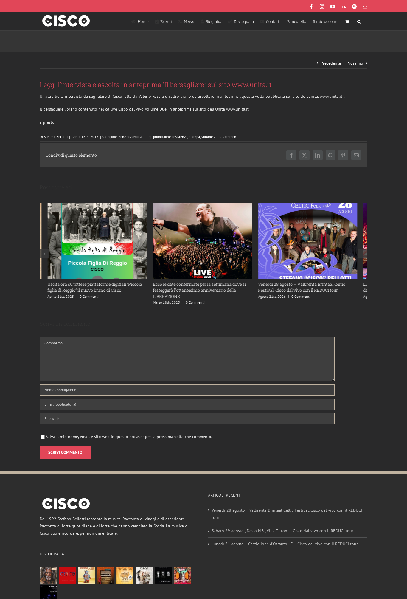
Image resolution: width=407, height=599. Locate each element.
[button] (359, 21)
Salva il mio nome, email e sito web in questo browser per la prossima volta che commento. (129, 441)
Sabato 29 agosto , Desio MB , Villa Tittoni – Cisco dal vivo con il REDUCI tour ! (284, 535)
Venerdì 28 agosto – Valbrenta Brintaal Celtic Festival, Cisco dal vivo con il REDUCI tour (314, 292)
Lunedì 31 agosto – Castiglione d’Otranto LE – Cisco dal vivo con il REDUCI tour (285, 548)
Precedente (331, 63)
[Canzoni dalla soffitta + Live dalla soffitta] (106, 579)
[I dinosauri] (163, 579)
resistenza (179, 136)
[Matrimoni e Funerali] (182, 579)
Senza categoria (130, 136)
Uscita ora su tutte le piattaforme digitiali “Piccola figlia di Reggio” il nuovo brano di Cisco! (92, 292)
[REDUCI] (49, 579)
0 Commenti (229, 136)
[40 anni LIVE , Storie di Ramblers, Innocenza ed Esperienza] (125, 579)
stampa (194, 136)
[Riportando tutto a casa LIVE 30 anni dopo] (68, 579)
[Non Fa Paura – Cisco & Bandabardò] (87, 579)
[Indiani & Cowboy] (144, 579)
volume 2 (208, 136)
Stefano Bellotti (56, 136)
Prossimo (355, 63)
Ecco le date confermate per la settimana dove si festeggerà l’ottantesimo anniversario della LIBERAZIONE (197, 295)
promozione (162, 136)
